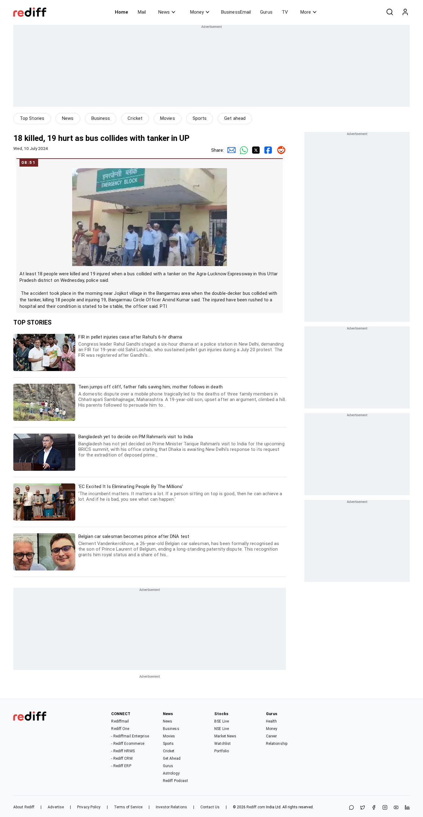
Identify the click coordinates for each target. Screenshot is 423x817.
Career (271, 736)
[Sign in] (405, 12)
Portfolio (221, 751)
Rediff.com (255, 807)
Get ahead (235, 118)
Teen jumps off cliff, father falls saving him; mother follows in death (182, 396)
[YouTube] (396, 808)
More (305, 12)
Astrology (171, 773)
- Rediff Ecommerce (127, 743)
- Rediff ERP (121, 766)
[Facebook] (373, 808)
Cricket (135, 118)
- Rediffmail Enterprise (130, 736)
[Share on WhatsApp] (351, 808)
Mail (142, 12)
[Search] (389, 12)
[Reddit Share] (279, 150)
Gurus (266, 12)
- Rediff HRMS (122, 751)
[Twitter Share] (255, 150)
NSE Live (221, 729)
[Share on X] (362, 808)
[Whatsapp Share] (242, 150)
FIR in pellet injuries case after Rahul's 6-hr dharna (181, 346)
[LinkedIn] (407, 808)
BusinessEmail (236, 12)
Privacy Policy (88, 807)
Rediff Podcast (175, 781)
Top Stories (32, 118)
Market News (225, 736)
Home (121, 12)
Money (197, 12)
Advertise (56, 807)
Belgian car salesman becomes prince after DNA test (178, 545)
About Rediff (23, 807)
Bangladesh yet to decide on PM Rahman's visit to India (181, 446)
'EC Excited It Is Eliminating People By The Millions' (180, 493)
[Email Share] (230, 150)
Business (100, 118)
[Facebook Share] (267, 150)
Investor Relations (171, 807)
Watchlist (222, 743)
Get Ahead (172, 758)
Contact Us (210, 807)
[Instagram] (384, 808)
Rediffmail (120, 721)
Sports (200, 118)
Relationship (276, 743)
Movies (167, 118)
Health (271, 721)
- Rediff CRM (121, 758)
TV (285, 12)
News (164, 12)
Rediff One (120, 729)
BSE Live (221, 721)
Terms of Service (128, 807)
